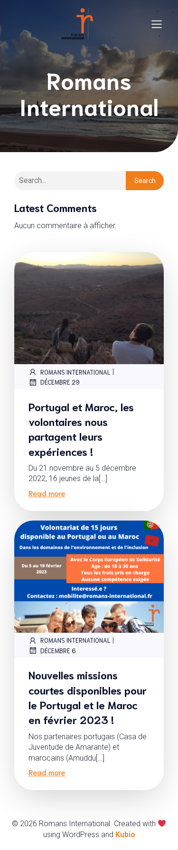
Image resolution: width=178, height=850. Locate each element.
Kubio (125, 834)
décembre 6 (58, 651)
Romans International (75, 372)
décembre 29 (60, 382)
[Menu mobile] (157, 24)
